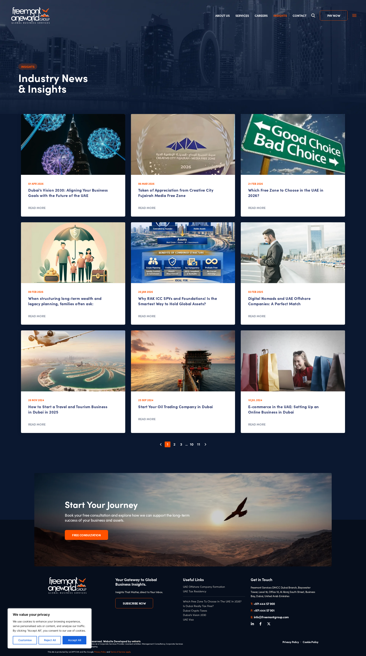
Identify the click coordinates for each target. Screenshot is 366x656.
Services (242, 15)
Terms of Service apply (120, 651)
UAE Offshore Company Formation (204, 586)
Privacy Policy (100, 651)
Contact (300, 15)
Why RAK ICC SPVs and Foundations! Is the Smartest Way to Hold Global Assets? (177, 301)
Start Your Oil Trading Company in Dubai (175, 406)
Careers (261, 15)
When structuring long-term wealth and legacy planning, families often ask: (65, 301)
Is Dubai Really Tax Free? (198, 606)
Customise (25, 640)
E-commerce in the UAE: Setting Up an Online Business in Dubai (283, 409)
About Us (222, 15)
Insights (280, 15)
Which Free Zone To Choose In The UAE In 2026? (212, 601)
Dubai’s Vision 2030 (194, 615)
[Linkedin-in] (252, 623)
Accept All (74, 640)
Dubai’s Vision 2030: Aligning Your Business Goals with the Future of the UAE (68, 192)
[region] (50, 628)
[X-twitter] (268, 623)
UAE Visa (188, 619)
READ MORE (37, 208)
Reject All (50, 640)
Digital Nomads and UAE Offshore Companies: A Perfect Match (279, 301)
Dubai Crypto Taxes (195, 610)
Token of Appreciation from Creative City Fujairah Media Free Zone (175, 192)
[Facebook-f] (260, 623)
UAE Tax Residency (194, 591)
